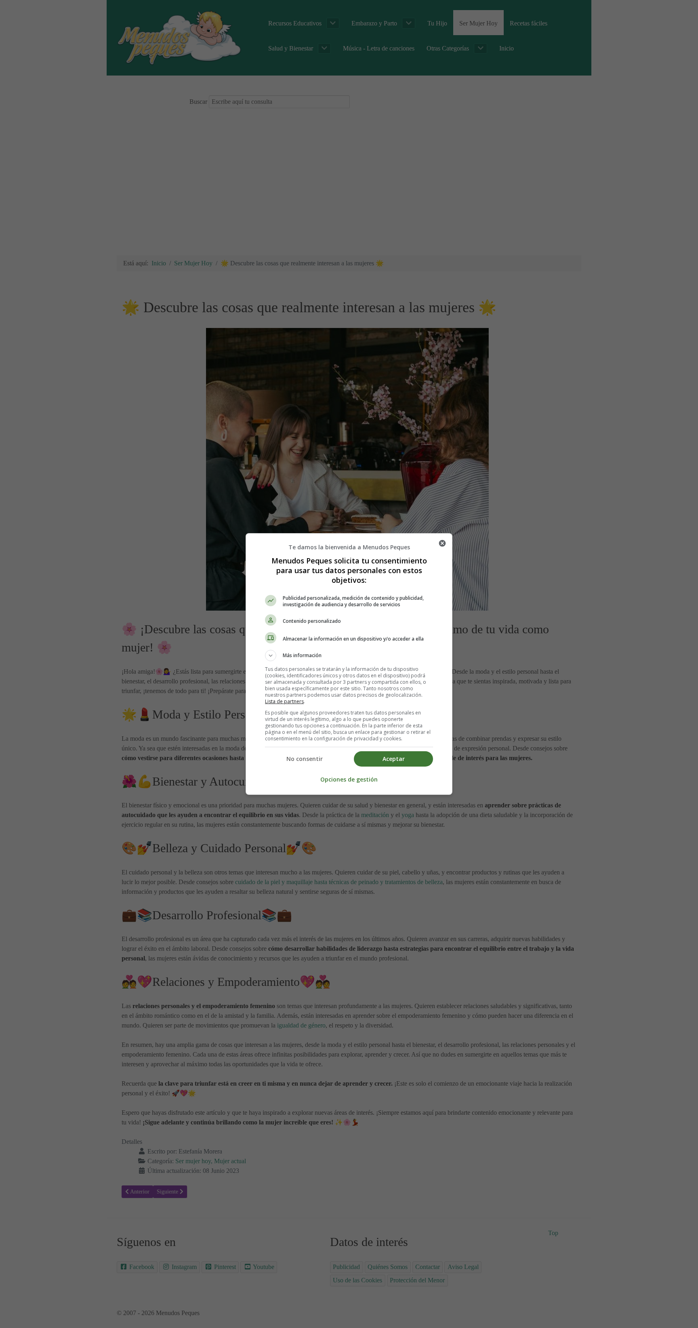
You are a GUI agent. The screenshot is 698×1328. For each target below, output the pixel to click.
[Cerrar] (442, 543)
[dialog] (349, 664)
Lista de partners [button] (284, 701)
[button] (349, 655)
